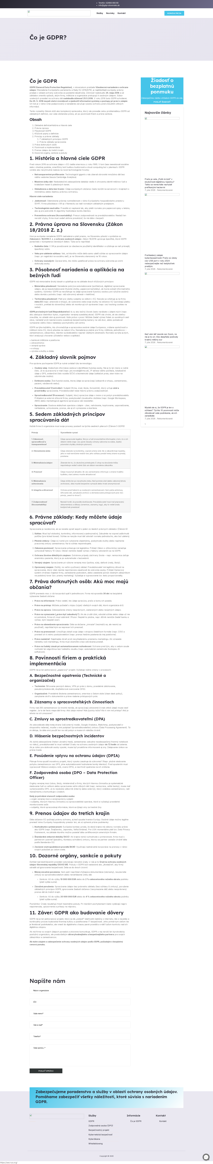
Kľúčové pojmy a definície (47, 133)
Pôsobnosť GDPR (43, 131)
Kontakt (122, 13)
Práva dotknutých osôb (46, 144)
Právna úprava (42, 128)
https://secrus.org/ (8, 1162)
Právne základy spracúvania (52, 142)
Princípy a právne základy (47, 136)
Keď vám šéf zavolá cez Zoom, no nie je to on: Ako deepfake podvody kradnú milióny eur (161, 337)
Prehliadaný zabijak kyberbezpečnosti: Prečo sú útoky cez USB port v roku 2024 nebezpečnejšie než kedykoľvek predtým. (161, 261)
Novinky (110, 13)
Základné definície (43, 125)
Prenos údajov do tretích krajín (49, 150)
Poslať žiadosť (162, 102)
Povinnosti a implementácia (47, 147)
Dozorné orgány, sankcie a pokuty (51, 153)
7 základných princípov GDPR (53, 139)
